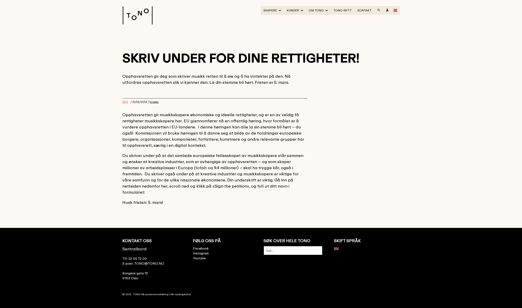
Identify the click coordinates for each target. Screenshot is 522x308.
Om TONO (316, 10)
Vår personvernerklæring (154, 294)
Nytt (125, 102)
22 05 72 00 (137, 258)
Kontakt (364, 10)
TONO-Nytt (342, 10)
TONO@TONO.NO (149, 263)
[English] (396, 10)
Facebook (201, 248)
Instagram (201, 253)
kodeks (154, 102)
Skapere (270, 10)
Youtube (199, 258)
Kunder (293, 10)
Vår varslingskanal (180, 294)
